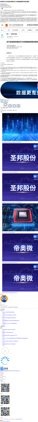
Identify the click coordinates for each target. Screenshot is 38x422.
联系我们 (9, 370)
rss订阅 (19, 370)
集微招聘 (6, 370)
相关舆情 (1, 4)
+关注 (1, 294)
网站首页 (1, 370)
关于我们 (14, 370)
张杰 (3, 3)
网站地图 (12, 370)
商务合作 (17, 370)
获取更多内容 (2, 326)
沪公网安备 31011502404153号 (6, 421)
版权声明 (4, 370)
